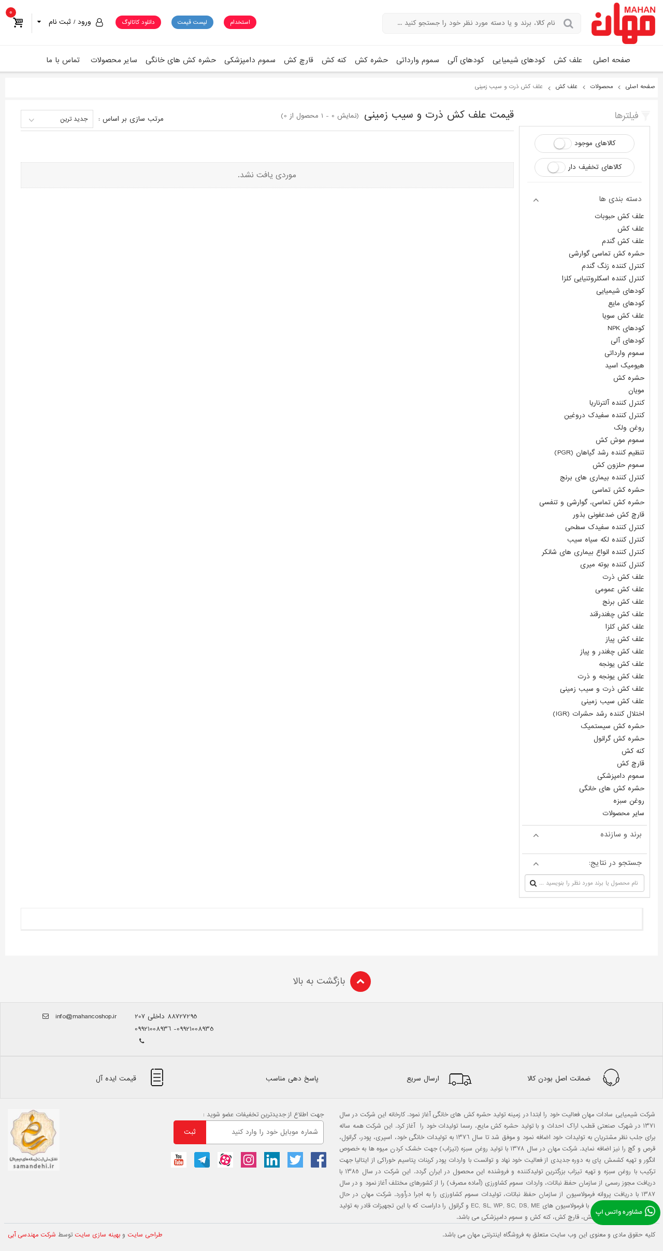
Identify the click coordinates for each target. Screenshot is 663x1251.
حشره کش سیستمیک (612, 726)
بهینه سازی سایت (97, 1235)
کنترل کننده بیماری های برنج (602, 477)
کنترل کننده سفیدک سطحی (604, 527)
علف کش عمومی (619, 589)
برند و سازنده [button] (621, 834)
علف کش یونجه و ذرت (611, 676)
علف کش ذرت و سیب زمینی (602, 689)
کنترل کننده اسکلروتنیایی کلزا (603, 278)
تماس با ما (63, 60)
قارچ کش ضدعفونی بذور (608, 515)
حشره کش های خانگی (181, 60)
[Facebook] (318, 1159)
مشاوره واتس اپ (619, 1212)
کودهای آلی (466, 60)
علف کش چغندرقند (616, 614)
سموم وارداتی (417, 60)
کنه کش (334, 60)
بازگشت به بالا (319, 981)
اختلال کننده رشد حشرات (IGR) (598, 714)
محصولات (601, 86)
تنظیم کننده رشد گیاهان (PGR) (599, 453)
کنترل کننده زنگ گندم (613, 266)
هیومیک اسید (624, 366)
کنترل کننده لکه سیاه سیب (605, 540)
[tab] (584, 199)
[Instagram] (248, 1159)
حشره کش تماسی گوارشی (606, 254)
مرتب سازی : (131, 119)
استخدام (240, 22)
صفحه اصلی (611, 60)
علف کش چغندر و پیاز (612, 652)
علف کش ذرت (623, 577)
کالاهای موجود (594, 143)
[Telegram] (202, 1159)
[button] (68, 22)
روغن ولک (629, 428)
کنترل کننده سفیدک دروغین (604, 415)
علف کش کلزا (625, 627)
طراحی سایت (145, 1235)
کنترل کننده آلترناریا (616, 403)
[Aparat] (225, 1159)
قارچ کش (298, 60)
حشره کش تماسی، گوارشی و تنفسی (591, 502)
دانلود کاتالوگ (138, 22)
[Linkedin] (272, 1159)
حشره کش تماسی (618, 490)
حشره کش (371, 60)
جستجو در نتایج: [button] (615, 862)
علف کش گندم (623, 241)
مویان (636, 390)
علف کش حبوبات (619, 216)
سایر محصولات (114, 60)
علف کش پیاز (625, 639)
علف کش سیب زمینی (612, 701)
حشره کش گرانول (619, 739)
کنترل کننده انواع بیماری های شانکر (593, 552)
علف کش (568, 60)
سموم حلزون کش (618, 465)
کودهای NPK (626, 328)
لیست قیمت (192, 22)
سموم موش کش (620, 440)
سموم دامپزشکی (250, 60)
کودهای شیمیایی (519, 60)
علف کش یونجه (621, 664)
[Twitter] (295, 1159)
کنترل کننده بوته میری (612, 565)
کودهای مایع (626, 303)
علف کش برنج (623, 602)
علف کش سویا (623, 316)
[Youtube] (178, 1159)
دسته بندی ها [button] (620, 199)
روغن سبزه (628, 801)
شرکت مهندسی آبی (32, 1235)
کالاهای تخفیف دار (595, 167)
